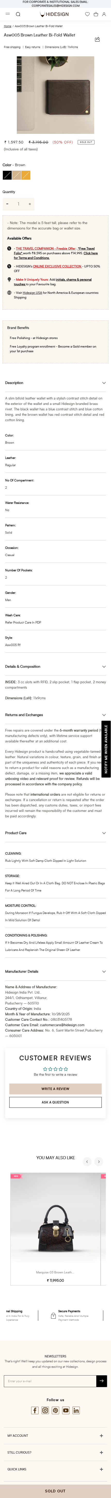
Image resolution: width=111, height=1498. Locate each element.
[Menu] (8, 14)
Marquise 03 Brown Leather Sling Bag (62, 1272)
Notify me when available (106, 749)
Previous (88, 1162)
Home (7, 26)
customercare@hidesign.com (62, 1025)
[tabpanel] (55, 95)
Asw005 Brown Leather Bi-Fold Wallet (38, 26)
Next (99, 1162)
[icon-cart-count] (95, 14)
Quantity (9, 192)
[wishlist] (87, 14)
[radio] (7, 175)
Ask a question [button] (55, 1102)
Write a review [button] (55, 1088)
